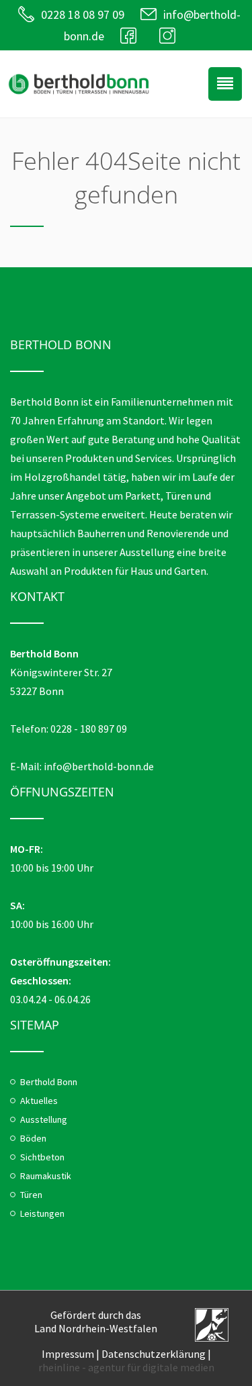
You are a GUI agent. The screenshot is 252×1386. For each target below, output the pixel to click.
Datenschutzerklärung (153, 1353)
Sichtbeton (42, 1157)
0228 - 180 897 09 (88, 728)
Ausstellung (43, 1119)
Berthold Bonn (48, 1082)
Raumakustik (45, 1176)
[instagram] (170, 36)
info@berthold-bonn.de (99, 766)
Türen (31, 1195)
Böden (33, 1138)
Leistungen (42, 1213)
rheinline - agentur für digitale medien (126, 1367)
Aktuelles (39, 1101)
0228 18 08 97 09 (82, 14)
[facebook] (131, 36)
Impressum (68, 1353)
